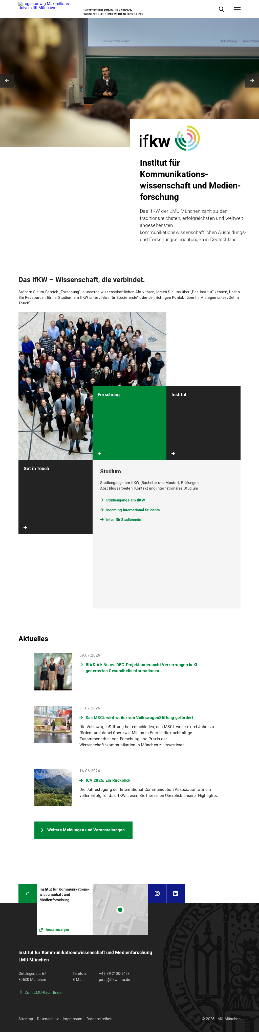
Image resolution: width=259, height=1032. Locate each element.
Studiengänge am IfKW (125, 500)
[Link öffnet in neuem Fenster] (92, 909)
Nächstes (252, 81)
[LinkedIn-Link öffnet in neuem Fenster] (175, 893)
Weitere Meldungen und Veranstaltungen (86, 830)
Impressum (72, 1019)
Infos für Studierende (123, 519)
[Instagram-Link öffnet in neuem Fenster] (157, 893)
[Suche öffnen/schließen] (221, 9)
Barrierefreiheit (100, 1019)
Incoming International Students (133, 510)
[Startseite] (27, 893)
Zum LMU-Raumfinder (44, 992)
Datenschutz (48, 1019)
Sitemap (25, 1019)
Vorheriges (7, 81)
